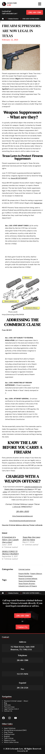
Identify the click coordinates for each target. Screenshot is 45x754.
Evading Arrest (9, 734)
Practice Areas (9, 707)
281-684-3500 (22, 511)
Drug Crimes (8, 732)
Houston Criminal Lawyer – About (16, 701)
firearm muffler (23, 574)
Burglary (7, 736)
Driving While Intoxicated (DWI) (15, 730)
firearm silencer (36, 574)
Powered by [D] (22, 751)
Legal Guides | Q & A (11, 709)
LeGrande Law (16, 748)
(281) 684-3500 (34, 12)
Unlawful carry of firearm (27, 586)
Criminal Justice (24, 569)
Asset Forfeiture (9, 728)
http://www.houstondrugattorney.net (22, 521)
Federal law (38, 203)
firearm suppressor (25, 576)
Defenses (7, 705)
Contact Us (23, 627)
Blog (5, 703)
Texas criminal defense (26, 581)
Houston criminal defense (27, 579)
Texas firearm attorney (26, 584)
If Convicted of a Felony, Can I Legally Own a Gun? (10, 539)
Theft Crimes (8, 738)
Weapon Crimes (10, 740)
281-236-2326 (22, 687)
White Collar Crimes (11, 742)
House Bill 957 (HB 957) (19, 178)
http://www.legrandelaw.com (22, 516)
